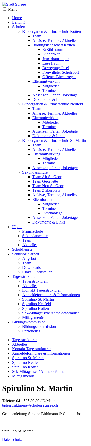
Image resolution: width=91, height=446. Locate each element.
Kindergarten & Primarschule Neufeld (52, 104)
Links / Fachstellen (37, 272)
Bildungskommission (29, 322)
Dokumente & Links (48, 99)
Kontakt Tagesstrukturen (41, 290)
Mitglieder (50, 86)
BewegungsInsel (55, 68)
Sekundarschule (35, 172)
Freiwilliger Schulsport (60, 72)
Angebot (29, 258)
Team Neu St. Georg (48, 186)
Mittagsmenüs (33, 317)
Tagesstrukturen (24, 276)
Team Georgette (45, 181)
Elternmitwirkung (46, 81)
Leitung (18, 22)
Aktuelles (29, 245)
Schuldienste (22, 249)
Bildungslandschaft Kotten (53, 45)
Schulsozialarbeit (25, 254)
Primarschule (32, 231)
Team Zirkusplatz (46, 190)
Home (17, 18)
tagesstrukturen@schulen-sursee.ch (30, 405)
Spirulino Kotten (35, 308)
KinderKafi (51, 54)
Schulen (18, 27)
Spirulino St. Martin (38, 299)
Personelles (31, 331)
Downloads (31, 267)
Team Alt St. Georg (47, 177)
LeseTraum (51, 63)
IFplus (17, 227)
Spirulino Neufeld (36, 304)
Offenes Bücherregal (59, 77)
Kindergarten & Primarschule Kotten (51, 31)
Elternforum (42, 199)
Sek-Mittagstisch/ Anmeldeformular (50, 313)
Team (36, 36)
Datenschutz (12, 439)
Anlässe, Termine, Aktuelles (54, 40)
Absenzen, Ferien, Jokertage (55, 95)
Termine (49, 90)
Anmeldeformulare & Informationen (51, 295)
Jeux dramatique (55, 59)
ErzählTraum (52, 49)
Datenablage (52, 213)
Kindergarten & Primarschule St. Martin (54, 140)
